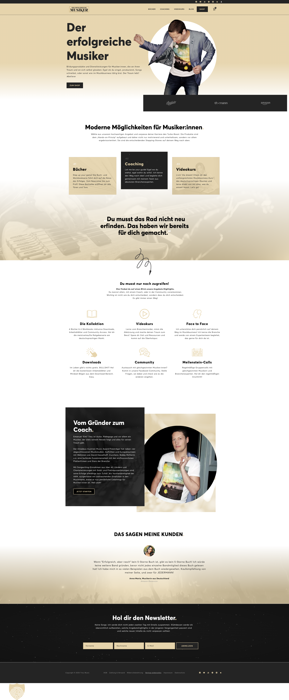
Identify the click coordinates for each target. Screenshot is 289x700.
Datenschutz (180, 673)
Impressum (168, 673)
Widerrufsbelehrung (135, 673)
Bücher (152, 9)
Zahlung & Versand (117, 673)
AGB (105, 673)
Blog (191, 9)
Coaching (165, 9)
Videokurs (179, 9)
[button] (144, 691)
